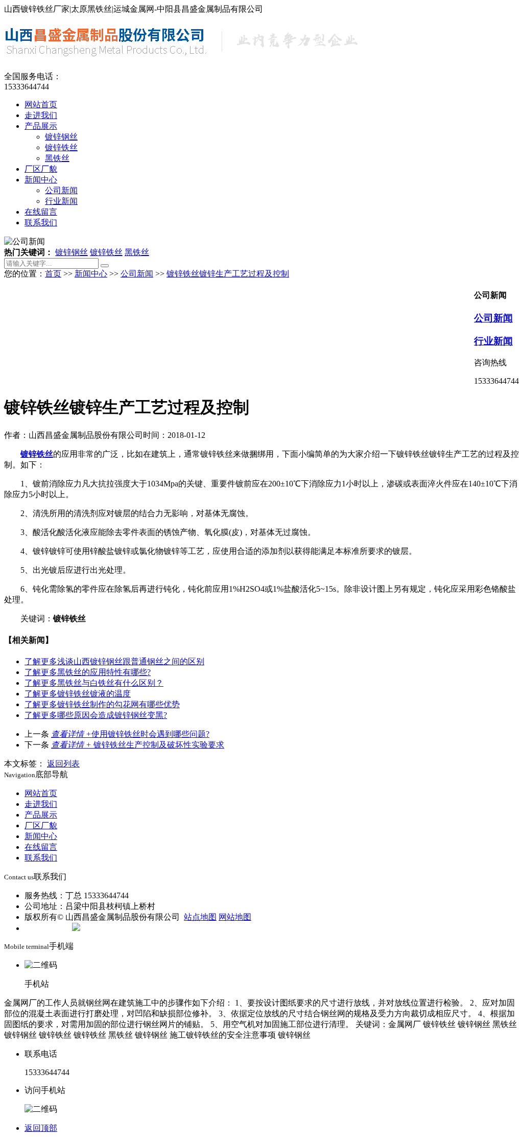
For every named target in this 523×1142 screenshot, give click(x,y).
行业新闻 (61, 201)
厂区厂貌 (41, 169)
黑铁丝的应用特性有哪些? (88, 672)
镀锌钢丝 (61, 136)
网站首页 (41, 104)
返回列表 (63, 763)
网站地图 (235, 917)
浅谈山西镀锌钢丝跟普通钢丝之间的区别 (114, 661)
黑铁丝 (57, 158)
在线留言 (41, 211)
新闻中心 (41, 179)
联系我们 (41, 222)
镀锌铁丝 (61, 147)
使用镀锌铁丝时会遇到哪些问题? (130, 734)
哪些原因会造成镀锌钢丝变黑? (96, 715)
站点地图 (200, 917)
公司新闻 (61, 190)
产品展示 (41, 126)
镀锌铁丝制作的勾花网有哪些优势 (102, 704)
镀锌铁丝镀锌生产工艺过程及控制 (228, 273)
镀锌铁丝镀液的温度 (78, 693)
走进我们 (41, 115)
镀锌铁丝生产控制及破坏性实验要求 (137, 744)
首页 (53, 273)
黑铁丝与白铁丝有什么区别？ (94, 683)
